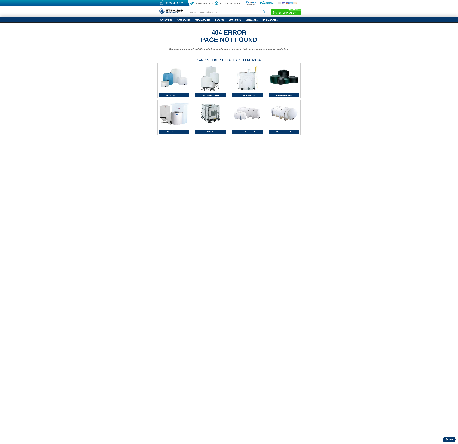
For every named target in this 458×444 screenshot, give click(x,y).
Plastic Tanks (183, 20)
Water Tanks (166, 20)
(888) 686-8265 (175, 3)
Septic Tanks (235, 20)
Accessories (252, 20)
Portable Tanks (202, 20)
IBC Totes (219, 20)
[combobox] (227, 11)
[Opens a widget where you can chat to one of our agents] (449, 440)
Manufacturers (270, 20)
